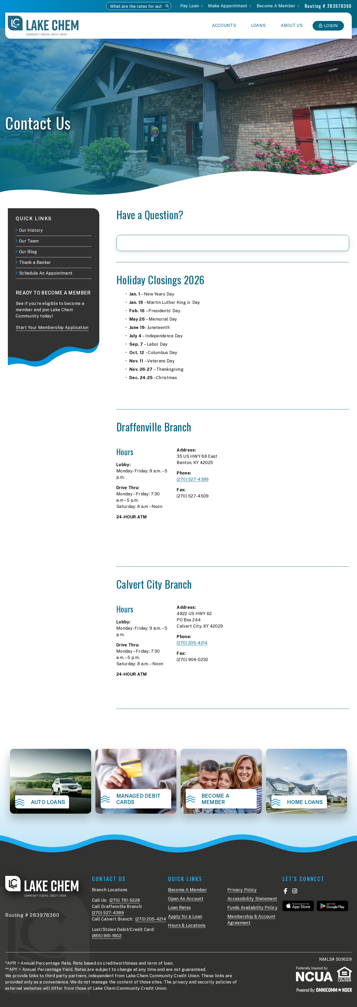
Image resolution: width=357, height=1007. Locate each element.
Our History (31, 230)
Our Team (29, 241)
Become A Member (187, 889)
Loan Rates (179, 907)
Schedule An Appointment (45, 273)
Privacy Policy (242, 889)
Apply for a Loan (185, 916)
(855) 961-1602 (107, 935)
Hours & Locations (186, 925)
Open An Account (185, 898)
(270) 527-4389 (193, 479)
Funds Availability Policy (252, 907)
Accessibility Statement (252, 898)
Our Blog (28, 251)
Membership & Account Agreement (251, 919)
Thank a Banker (35, 262)
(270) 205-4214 (192, 642)
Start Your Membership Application (52, 327)
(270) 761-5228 (125, 900)
